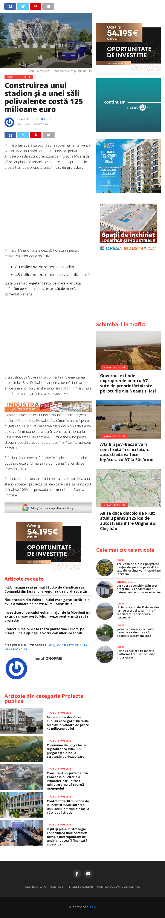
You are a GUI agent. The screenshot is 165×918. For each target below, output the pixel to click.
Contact (56, 887)
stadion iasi (19, 648)
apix (51, 645)
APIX (92, 907)
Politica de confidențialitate (118, 887)
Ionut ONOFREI (42, 119)
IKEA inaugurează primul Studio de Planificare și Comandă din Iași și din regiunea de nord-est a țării (47, 589)
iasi (58, 645)
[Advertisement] (48, 211)
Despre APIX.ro (35, 887)
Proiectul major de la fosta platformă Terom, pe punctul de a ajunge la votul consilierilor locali (44, 631)
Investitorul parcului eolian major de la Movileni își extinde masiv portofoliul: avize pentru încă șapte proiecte (47, 616)
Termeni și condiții (80, 887)
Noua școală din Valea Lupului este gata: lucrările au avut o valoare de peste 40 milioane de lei (48, 602)
